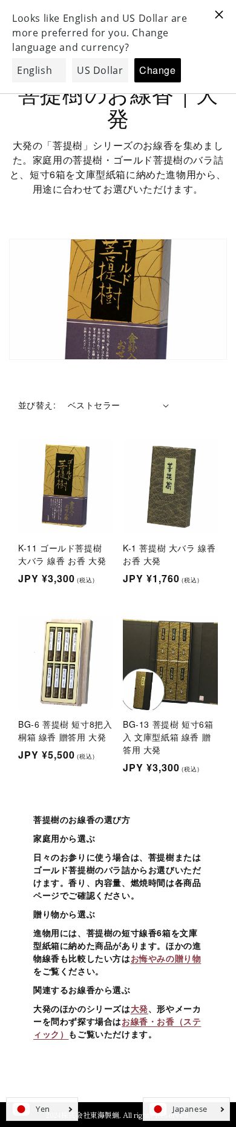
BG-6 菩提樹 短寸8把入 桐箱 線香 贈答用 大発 (65, 730)
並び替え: (37, 405)
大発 (139, 1008)
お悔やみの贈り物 (166, 958)
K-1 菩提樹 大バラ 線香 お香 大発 (169, 554)
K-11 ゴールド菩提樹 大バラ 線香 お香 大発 (62, 554)
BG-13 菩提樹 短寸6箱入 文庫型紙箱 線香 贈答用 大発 (168, 737)
